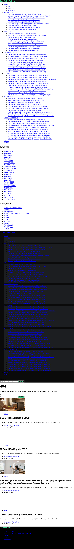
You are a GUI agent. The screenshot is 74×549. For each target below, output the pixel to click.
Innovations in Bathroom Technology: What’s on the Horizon (26, 119)
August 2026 (8, 151)
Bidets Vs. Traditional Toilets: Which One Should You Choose (26, 18)
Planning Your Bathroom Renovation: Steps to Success (25, 98)
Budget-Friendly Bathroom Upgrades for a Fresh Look (25, 102)
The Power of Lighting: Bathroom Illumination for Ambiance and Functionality (32, 79)
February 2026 (9, 163)
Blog (9, 6)
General (6, 215)
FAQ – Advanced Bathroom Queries (16, 213)
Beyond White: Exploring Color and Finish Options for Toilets (26, 70)
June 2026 (8, 155)
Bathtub (7, 210)
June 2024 (8, 192)
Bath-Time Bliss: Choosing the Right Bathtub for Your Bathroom (27, 81)
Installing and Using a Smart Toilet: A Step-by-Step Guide (26, 41)
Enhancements (9, 73)
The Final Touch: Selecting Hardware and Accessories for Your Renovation (31, 116)
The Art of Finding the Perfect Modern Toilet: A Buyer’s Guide (27, 54)
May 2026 (7, 157)
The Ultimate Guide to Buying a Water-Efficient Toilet (24, 14)
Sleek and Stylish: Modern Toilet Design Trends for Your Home (27, 58)
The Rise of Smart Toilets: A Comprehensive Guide (23, 50)
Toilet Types (8, 227)
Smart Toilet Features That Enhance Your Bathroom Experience (27, 45)
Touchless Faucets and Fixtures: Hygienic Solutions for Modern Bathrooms (31, 125)
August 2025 (8, 174)
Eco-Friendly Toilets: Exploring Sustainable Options (24, 22)
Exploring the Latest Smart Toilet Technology (22, 33)
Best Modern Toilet (6, 1)
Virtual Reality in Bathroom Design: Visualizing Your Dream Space (28, 127)
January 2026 (9, 165)
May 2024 (7, 193)
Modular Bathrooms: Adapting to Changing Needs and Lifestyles (28, 129)
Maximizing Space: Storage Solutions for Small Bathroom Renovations (30, 112)
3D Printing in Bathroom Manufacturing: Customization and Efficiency (29, 133)
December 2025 (10, 167)
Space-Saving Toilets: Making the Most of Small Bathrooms (26, 66)
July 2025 (7, 176)
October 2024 (9, 184)
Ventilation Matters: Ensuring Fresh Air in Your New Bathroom (27, 114)
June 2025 (8, 178)
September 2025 (10, 172)
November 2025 (10, 168)
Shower (6, 141)
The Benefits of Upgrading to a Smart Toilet (21, 37)
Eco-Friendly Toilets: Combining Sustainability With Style (25, 60)
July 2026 (7, 153)
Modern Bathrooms (11, 118)
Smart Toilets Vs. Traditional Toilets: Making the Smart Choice (27, 35)
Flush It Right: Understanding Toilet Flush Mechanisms (25, 62)
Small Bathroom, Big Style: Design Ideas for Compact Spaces (27, 91)
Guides (6, 217)
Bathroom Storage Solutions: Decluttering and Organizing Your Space (29, 95)
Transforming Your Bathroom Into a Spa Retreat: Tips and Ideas (28, 75)
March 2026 (8, 161)
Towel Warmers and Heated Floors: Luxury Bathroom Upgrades (27, 85)
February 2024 (9, 199)
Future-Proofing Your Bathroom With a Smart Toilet (24, 48)
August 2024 (8, 188)
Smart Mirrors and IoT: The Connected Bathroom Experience (27, 123)
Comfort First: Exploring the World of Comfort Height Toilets (26, 64)
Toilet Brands (8, 225)
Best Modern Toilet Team (11, 425)
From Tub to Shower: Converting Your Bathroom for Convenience (28, 108)
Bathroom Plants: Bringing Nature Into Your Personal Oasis (26, 93)
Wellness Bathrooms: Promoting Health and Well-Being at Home (27, 131)
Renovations (8, 96)
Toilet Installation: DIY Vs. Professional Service (22, 25)
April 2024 (8, 195)
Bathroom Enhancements (13, 208)
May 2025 (7, 180)
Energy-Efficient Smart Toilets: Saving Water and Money (25, 43)
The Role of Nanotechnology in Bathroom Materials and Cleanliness (29, 137)
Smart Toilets (9, 31)
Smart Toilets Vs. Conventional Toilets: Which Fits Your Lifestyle (27, 71)
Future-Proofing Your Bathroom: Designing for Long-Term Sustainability (30, 139)
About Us (10, 8)
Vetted (6, 229)
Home (6, 4)
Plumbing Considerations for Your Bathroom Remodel (24, 110)
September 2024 (10, 186)
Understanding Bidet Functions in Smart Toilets (22, 39)
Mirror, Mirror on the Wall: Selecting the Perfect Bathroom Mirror (28, 87)
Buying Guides (9, 12)
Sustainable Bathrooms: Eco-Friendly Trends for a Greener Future (28, 121)
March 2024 (8, 197)
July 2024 (7, 190)
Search (21, 381)
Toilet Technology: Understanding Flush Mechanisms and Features (28, 23)
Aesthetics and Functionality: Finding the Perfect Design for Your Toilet (30, 16)
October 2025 (9, 170)
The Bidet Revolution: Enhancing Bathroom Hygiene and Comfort (28, 83)
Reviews (6, 143)
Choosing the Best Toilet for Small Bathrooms (22, 29)
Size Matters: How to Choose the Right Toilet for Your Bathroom (28, 56)
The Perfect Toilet (11, 52)
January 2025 (9, 182)
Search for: (3, 379)
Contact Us (11, 10)
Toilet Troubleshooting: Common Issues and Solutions (24, 27)
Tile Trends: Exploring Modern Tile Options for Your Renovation (27, 106)
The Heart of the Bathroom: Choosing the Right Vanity (24, 104)
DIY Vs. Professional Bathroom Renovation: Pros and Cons (26, 100)
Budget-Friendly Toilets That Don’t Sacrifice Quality (24, 20)
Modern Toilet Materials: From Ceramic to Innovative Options (27, 68)
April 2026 (8, 159)
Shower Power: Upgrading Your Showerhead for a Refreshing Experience (31, 89)
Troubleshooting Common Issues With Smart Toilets (24, 47)
